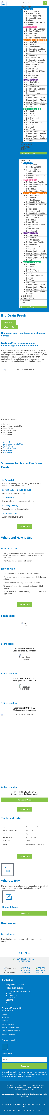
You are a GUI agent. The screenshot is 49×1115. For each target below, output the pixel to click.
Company (25, 147)
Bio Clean (30, 116)
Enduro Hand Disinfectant (31, 34)
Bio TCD (30, 125)
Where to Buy (9, 433)
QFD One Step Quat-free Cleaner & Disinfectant (35, 64)
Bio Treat (30, 127)
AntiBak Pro (31, 44)
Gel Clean (30, 96)
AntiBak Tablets (32, 42)
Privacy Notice (29, 1076)
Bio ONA (30, 120)
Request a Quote (27, 153)
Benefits (6, 424)
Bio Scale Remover (34, 122)
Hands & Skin (30, 27)
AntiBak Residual (33, 47)
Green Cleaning (32, 109)
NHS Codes (26, 143)
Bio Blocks (30, 111)
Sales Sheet (25, 953)
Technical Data (9, 430)
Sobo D (29, 107)
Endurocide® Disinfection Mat (33, 57)
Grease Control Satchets (36, 105)
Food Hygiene (30, 80)
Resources (7, 435)
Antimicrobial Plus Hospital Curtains (34, 12)
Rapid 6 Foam (32, 69)
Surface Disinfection (35, 40)
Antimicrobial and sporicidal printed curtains (33, 18)
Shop (23, 149)
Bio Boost (30, 113)
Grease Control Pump (35, 102)
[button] (33, 158)
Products (25, 7)
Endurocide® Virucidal (35, 60)
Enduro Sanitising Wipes (36, 31)
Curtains (28, 9)
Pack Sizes (8, 428)
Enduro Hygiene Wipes (36, 38)
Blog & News (27, 145)
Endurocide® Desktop (35, 49)
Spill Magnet (31, 78)
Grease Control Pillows (36, 100)
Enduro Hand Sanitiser (35, 29)
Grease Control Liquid (35, 98)
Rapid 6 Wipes (32, 75)
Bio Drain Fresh (32, 118)
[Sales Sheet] (24, 948)
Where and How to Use (13, 426)
